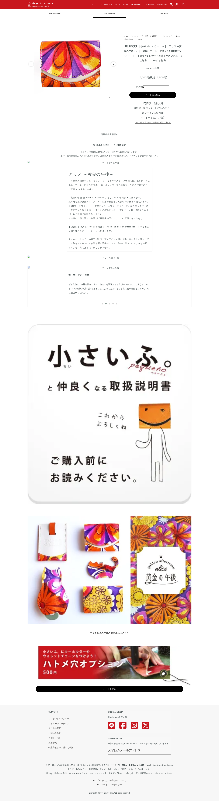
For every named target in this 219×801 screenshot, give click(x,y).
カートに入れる (152, 95)
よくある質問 (149, 4)
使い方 (117, 4)
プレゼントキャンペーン (59, 719)
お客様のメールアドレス (124, 750)
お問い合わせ (162, 4)
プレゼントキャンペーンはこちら (153, 122)
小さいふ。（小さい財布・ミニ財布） (144, 36)
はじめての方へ (106, 4)
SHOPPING (109, 13)
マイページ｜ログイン (58, 723)
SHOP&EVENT (136, 4)
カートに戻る (109, 689)
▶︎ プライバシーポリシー (109, 784)
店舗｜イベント (55, 738)
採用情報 (52, 743)
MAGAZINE (54, 13)
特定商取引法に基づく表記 (60, 747)
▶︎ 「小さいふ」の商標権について (109, 780)
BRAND (164, 13)
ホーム (125, 36)
